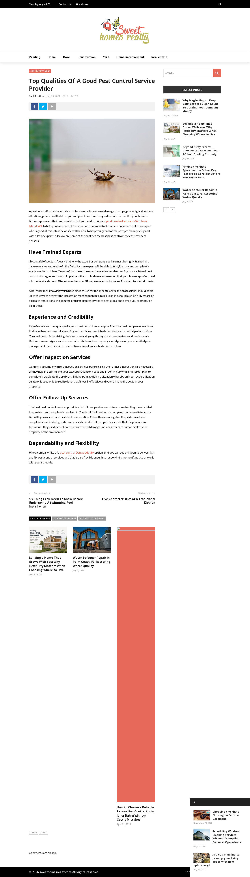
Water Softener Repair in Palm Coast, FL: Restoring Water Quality (91, 562)
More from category (92, 518)
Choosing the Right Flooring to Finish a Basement (225, 815)
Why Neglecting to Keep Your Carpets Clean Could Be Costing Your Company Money (200, 105)
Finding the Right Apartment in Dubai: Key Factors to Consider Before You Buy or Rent (201, 172)
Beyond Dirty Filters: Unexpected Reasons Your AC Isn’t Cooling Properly (200, 150)
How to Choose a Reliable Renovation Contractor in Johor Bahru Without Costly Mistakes (135, 813)
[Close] (194, 802)
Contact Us (65, 4)
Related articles (40, 518)
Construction (86, 57)
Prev (34, 832)
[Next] (172, 209)
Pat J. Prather (36, 96)
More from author (65, 518)
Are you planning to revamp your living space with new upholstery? (216, 860)
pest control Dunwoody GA (77, 452)
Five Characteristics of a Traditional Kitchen (128, 501)
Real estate (159, 57)
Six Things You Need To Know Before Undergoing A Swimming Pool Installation (56, 503)
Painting (34, 57)
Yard (106, 57)
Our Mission (82, 4)
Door (66, 57)
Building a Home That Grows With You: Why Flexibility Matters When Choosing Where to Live (47, 564)
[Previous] (166, 209)
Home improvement (130, 57)
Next (42, 832)
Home (52, 57)
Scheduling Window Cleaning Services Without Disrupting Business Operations (226, 836)
